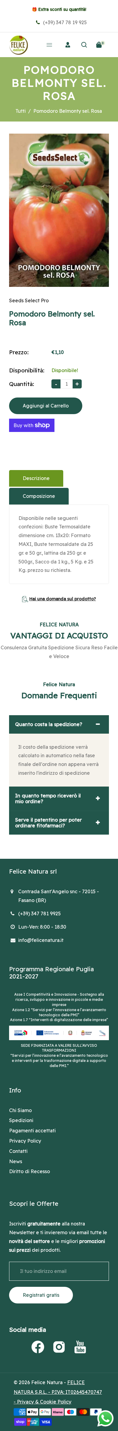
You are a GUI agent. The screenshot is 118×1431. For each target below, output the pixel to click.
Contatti (18, 1151)
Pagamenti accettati (32, 1131)
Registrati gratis (41, 1295)
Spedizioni (21, 1120)
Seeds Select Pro (29, 300)
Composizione (39, 496)
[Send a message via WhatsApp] (105, 1418)
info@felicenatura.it (41, 940)
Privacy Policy (25, 1141)
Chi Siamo (20, 1110)
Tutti (20, 111)
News (15, 1161)
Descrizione (36, 478)
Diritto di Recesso (29, 1171)
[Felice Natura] (18, 44)
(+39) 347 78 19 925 (64, 22)
